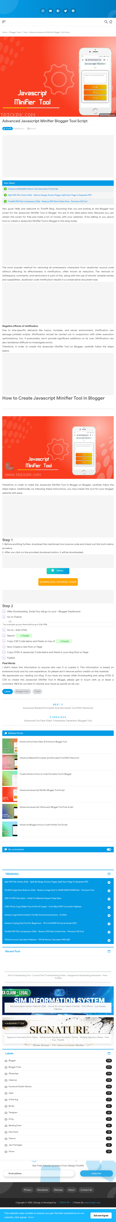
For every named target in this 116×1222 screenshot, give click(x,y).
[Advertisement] (58, 156)
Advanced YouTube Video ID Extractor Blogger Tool (43, 741)
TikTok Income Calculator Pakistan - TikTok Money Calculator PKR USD (37, 939)
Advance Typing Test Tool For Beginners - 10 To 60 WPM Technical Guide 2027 (41, 923)
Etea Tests (13, 1132)
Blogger (12, 1060)
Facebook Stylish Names (20, 1086)
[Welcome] (111, 23)
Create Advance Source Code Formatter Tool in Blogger (46, 774)
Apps (11, 1093)
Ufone (11, 1151)
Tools (37, 691)
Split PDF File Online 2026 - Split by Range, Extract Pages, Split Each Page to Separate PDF (50, 195)
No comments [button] (16, 849)
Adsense (13, 1080)
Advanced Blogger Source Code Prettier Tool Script (44, 824)
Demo (60, 570)
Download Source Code (58, 581)
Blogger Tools (22, 691)
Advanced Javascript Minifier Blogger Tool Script (42, 790)
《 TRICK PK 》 (64, 1202)
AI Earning (13, 1099)
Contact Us (86, 1190)
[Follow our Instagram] (43, 11)
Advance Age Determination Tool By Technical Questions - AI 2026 (36, 915)
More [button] (31, 1217)
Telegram (13, 1112)
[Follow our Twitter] (66, 11)
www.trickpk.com (92, 1202)
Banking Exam (15, 1125)
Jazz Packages (15, 1145)
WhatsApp (13, 1073)
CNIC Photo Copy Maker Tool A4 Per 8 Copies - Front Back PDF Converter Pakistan (43, 906)
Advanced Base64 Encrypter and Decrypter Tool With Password (49, 758)
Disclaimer (42, 1190)
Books (11, 1106)
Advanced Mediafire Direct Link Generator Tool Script (33, 189)
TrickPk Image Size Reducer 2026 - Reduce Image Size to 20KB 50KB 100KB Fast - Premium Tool (49, 890)
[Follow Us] (73, 11)
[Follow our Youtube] (50, 11)
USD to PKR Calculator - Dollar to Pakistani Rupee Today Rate (33, 898)
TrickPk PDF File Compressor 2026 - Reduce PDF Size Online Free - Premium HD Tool (47, 201)
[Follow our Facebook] (58, 11)
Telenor (12, 1138)
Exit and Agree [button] (101, 1215)
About (71, 1190)
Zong (11, 1119)
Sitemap (58, 1190)
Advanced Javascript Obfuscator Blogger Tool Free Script (46, 807)
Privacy (27, 1190)
